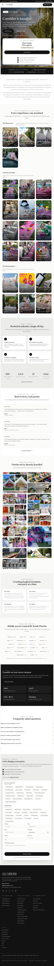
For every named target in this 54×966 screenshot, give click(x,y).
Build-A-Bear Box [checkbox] (26, 809)
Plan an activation (9, 681)
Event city (30, 835)
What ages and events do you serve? (11, 743)
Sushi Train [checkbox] (36, 818)
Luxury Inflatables (36, 898)
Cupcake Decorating (21, 909)
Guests (5, 835)
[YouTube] (12, 891)
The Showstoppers (10, 266)
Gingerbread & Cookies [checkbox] (10, 795)
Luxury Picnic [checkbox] (38, 798)
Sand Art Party (20, 914)
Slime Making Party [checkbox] (9, 789)
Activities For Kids (10, 173)
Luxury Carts (35, 905)
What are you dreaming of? (9, 784)
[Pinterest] (15, 891)
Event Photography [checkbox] (9, 815)
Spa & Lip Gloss (20, 901)
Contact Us (4, 947)
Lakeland (9, 955)
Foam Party (35, 901)
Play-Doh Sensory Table (22, 916)
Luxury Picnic (35, 907)
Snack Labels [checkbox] (16, 812)
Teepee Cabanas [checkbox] (39, 786)
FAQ (3, 945)
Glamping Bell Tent (6, 901)
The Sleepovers (9, 123)
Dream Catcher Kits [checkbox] (34, 812)
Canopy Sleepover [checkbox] (29, 786)
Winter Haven (14, 955)
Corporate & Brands (6, 936)
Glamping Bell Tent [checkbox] (19, 786)
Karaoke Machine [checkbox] (9, 818)
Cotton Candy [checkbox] (9, 812)
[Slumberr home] (9, 4)
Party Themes (5, 934)
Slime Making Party (21, 898)
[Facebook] (6, 891)
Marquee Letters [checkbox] (9, 809)
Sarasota (30, 955)
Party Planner (4, 932)
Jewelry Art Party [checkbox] (20, 792)
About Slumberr (5, 929)
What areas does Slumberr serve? (10, 723)
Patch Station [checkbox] (44, 789)
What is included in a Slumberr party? (11, 727)
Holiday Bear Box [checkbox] (34, 815)
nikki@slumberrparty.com (7, 885)
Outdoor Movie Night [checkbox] (17, 798)
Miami (34, 955)
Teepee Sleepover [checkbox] (9, 786)
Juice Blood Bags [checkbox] (44, 815)
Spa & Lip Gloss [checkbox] (19, 789)
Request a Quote (27, 854)
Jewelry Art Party (20, 912)
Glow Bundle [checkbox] (18, 815)
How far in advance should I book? (10, 735)
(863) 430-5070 (49, 1)
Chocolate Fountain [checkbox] (37, 809)
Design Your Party (21, 31)
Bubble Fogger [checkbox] (18, 809)
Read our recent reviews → (27, 381)
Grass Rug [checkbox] (26, 815)
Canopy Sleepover (6, 903)
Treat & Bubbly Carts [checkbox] (28, 798)
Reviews (3, 941)
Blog (3, 943)
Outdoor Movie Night (37, 903)
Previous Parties (5, 938)
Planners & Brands (13, 11)
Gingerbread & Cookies (22, 918)
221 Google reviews (13, 1)
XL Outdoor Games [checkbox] (9, 821)
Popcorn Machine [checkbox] (18, 818)
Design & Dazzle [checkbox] (30, 795)
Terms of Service (38, 960)
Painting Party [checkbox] (27, 789)
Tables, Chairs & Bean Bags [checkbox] (11, 801)
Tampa (18, 955)
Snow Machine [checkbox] (28, 818)
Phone (5, 829)
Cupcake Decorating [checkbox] (10, 792)
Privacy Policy (31, 960)
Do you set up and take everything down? (12, 731)
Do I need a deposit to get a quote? (10, 739)
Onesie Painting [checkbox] (21, 795)
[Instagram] (3, 891)
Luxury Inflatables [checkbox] (39, 795)
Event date (30, 829)
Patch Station (20, 907)
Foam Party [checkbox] (8, 798)
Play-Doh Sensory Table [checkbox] (39, 792)
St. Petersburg (26, 955)
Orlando (21, 955)
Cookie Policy (44, 960)
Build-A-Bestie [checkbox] (36, 789)
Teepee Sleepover (6, 898)
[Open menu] (2, 4)
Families (5, 11)
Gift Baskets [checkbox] (24, 812)
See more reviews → (27, 450)
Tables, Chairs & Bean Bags (39, 909)
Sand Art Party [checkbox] (29, 792)
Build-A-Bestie (20, 905)
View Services (47, 4)
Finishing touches (8, 806)
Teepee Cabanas (5, 905)
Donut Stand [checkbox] (43, 812)
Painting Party (20, 903)
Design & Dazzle (20, 923)
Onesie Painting (20, 920)
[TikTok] (9, 891)
